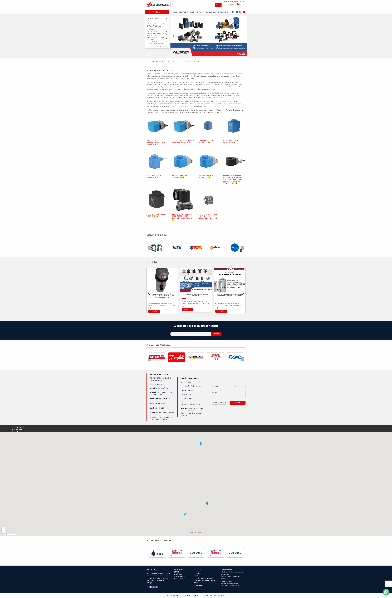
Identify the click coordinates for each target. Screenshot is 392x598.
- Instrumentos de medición (203, 578)
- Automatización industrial (230, 586)
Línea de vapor (227, 570)
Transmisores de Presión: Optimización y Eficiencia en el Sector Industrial (162, 296)
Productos (157, 12)
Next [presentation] (242, 248)
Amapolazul (221, 595)
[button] (208, 36)
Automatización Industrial (177, 62)
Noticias (209, 12)
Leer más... (154, 311)
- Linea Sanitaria (226, 581)
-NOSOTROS (178, 570)
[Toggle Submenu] (167, 18)
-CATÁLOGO (178, 574)
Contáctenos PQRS (220, 12)
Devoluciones (178, 579)
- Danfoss (197, 574)
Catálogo (201, 12)
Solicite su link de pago (230, 1)
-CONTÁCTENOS (179, 576)
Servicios (190, 12)
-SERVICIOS (177, 572)
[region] (208, 36)
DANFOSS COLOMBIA (159, 62)
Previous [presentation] (149, 248)
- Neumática (198, 585)
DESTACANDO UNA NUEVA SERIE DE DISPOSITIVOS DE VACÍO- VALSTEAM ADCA (229, 296)
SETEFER (175, 595)
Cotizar (232, 4)
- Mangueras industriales (230, 583)
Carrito (242, 1)
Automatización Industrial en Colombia (196, 295)
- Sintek (196, 576)
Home (175, 12)
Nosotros (182, 12)
